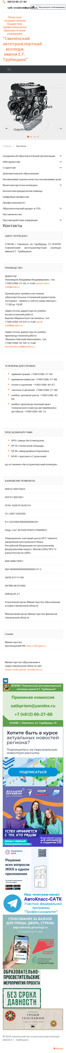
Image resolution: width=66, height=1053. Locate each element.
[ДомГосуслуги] (26, 869)
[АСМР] (33, 756)
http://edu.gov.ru (35, 645)
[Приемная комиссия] (33, 704)
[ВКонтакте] (5, 680)
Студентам (9, 167)
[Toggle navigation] (9, 69)
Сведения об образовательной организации (29, 155)
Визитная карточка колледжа (20, 185)
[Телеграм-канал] (33, 903)
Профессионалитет (14, 202)
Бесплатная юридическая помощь (23, 190)
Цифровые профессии (16, 196)
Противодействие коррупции (20, 220)
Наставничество (12, 214)
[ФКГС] (30, 941)
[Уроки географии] (33, 1018)
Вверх (59, 1048)
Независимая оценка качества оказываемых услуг (32, 179)
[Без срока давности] (22, 988)
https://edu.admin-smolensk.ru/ (24, 669)
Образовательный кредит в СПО (22, 208)
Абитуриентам (11, 161)
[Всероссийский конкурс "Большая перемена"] (33, 816)
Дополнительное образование (21, 173)
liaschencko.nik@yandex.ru (20, 346)
